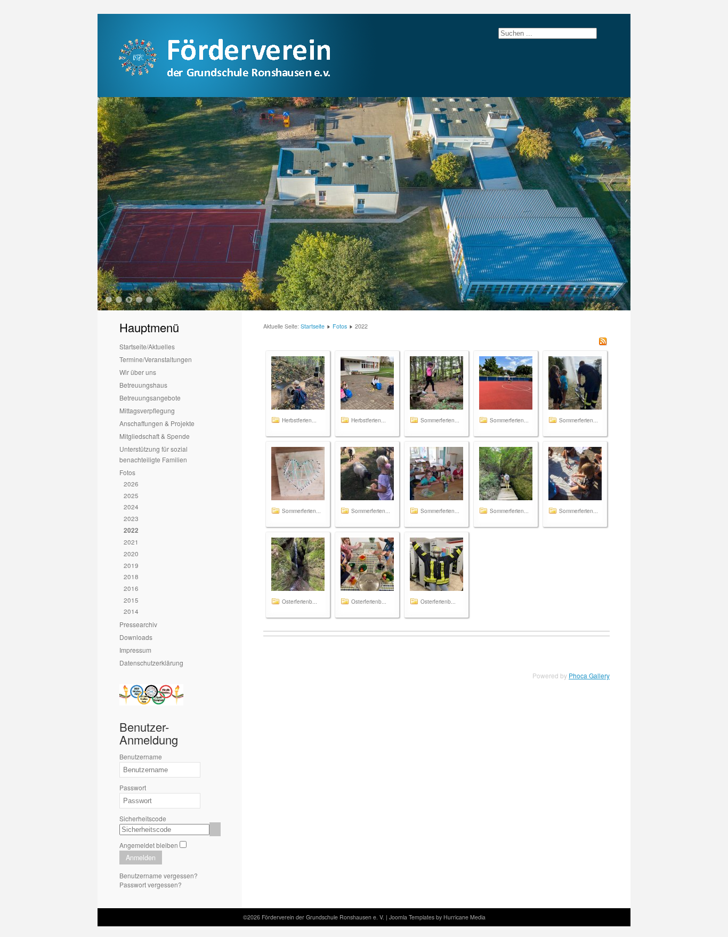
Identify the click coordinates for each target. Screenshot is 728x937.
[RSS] (602, 342)
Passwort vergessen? (150, 884)
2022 (131, 530)
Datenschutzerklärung (151, 662)
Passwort (132, 787)
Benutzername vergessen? (158, 875)
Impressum (135, 649)
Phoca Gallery (589, 675)
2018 (131, 576)
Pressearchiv (138, 624)
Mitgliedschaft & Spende (154, 436)
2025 (131, 495)
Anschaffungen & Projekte (157, 423)
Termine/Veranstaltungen (155, 359)
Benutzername (140, 756)
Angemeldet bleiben (148, 845)
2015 (131, 599)
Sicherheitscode (142, 818)
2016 (131, 587)
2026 (131, 483)
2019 (131, 565)
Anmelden (141, 857)
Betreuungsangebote (150, 397)
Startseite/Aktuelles (147, 346)
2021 (131, 541)
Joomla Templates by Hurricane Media (437, 917)
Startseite (313, 326)
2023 (131, 518)
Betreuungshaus (143, 384)
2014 (131, 610)
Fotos (127, 472)
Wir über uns (137, 372)
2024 (131, 506)
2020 (131, 553)
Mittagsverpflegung (147, 410)
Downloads (135, 637)
